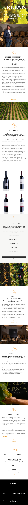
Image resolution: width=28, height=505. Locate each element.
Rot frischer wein (14, 251)
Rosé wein (14, 258)
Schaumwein (14, 247)
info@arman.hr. (5, 436)
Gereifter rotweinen (14, 255)
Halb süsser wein (14, 243)
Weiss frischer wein (14, 235)
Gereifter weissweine (14, 239)
